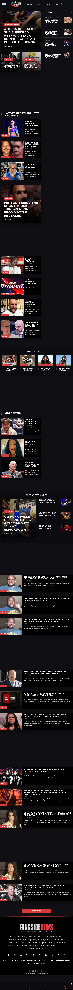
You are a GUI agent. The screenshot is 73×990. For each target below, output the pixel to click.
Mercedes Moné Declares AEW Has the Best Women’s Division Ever (31, 443)
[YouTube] (33, 955)
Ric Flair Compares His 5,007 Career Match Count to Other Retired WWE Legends (32, 464)
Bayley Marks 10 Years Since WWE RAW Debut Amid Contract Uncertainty (31, 123)
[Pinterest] (27, 955)
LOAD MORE (36, 910)
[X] (14, 955)
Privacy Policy (33, 963)
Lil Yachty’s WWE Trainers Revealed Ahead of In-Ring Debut (31, 260)
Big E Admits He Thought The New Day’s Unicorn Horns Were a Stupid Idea (47, 599)
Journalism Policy (63, 960)
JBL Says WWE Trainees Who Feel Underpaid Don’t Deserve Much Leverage (45, 886)
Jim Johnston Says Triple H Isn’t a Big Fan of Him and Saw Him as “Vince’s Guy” (32, 324)
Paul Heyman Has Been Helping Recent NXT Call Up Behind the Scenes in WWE (45, 673)
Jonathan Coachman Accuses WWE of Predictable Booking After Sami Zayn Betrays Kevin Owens (32, 421)
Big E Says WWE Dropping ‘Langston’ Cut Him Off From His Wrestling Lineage (46, 578)
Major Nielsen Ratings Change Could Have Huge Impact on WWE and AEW (45, 694)
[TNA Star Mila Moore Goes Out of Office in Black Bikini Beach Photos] (45, 360)
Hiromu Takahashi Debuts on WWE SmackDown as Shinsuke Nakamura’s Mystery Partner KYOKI (48, 527)
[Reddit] (52, 955)
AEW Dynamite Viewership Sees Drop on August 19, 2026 (32, 281)
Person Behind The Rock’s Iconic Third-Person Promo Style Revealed (21, 209)
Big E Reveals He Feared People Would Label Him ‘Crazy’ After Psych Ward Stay (46, 621)
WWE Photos (6, 364)
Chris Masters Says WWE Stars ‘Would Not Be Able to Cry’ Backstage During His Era (32, 302)
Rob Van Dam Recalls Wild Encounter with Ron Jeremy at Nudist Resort (32, 144)
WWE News (5, 135)
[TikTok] (58, 955)
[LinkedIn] (46, 955)
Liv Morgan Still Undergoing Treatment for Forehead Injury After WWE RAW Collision (51, 21)
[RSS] (64, 955)
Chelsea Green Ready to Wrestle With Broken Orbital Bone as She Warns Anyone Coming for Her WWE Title (47, 814)
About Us (42, 960)
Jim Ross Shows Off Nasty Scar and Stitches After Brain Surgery (28, 370)
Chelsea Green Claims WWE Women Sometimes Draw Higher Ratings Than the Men (47, 865)
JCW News (29, 59)
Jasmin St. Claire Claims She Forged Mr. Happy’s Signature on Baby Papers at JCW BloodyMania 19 (45, 792)
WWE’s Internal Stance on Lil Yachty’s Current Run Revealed (52, 33)
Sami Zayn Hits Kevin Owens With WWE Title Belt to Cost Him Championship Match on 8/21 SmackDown (53, 56)
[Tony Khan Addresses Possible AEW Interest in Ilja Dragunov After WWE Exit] (68, 43)
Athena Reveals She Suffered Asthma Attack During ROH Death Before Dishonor (20, 35)
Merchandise (32, 960)
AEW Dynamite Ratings (8, 293)
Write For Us (20, 960)
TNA (56, 4)
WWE (39, 4)
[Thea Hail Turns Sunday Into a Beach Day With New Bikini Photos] (63, 360)
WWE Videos (48, 52)
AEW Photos (24, 364)
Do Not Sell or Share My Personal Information (36, 973)
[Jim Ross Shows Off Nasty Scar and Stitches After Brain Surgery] (27, 360)
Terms (43, 963)
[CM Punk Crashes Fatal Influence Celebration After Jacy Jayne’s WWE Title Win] (9, 360)
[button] (61, 4)
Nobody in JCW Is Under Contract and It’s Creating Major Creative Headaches (31, 66)
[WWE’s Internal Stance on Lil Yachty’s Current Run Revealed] (68, 32)
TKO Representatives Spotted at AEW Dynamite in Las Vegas (11, 66)
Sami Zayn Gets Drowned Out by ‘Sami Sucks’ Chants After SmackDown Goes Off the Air (47, 501)
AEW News (8, 59)
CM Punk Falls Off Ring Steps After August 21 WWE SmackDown (17, 523)
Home (29, 4)
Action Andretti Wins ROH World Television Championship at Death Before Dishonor (48, 514)
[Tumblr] (39, 955)
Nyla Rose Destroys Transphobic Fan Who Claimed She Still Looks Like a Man (45, 715)
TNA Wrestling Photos (45, 364)
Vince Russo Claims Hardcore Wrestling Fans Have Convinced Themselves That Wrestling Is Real (31, 166)
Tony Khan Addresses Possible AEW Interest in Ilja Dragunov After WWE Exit (51, 44)
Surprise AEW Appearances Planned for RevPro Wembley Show (44, 770)
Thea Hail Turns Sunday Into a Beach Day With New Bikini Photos (65, 370)
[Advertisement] (21, 238)
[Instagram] (21, 955)
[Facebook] (8, 955)
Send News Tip (8, 960)
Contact (51, 960)
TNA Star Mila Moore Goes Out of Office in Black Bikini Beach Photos (46, 370)
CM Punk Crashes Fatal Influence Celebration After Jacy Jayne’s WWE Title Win (11, 370)
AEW (48, 4)
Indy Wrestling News (12, 24)
